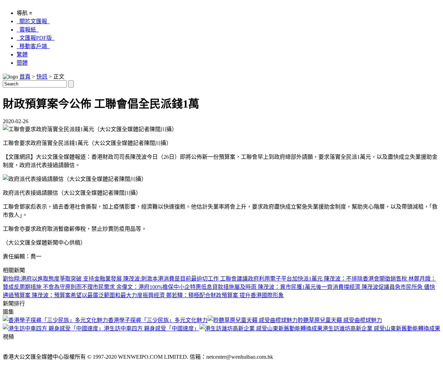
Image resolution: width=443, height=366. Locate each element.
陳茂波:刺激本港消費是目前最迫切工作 (171, 279)
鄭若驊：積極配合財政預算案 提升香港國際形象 (225, 295)
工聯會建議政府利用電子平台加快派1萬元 (272, 279)
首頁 (24, 77)
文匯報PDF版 (36, 38)
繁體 (22, 54)
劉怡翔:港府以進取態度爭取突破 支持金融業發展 (63, 279)
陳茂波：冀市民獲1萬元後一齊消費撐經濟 (310, 287)
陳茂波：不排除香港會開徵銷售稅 (366, 279)
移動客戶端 (33, 46)
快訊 (41, 77)
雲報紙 (28, 30)
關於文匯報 (33, 21)
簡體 (22, 63)
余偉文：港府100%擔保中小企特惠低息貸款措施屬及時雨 (187, 287)
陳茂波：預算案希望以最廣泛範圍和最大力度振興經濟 (99, 295)
